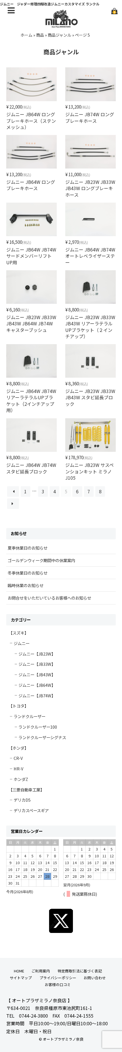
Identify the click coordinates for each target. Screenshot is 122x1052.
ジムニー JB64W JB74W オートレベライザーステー (90, 256)
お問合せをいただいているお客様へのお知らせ (49, 598)
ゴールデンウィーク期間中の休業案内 (41, 560)
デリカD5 (22, 800)
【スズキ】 (18, 633)
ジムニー (22, 643)
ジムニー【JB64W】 (36, 685)
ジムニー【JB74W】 (36, 695)
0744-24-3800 (33, 1015)
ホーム (26, 35)
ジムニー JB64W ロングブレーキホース (30, 185)
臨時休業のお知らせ (25, 585)
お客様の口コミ (58, 984)
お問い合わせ (95, 977)
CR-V (18, 758)
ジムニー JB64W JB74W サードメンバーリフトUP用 (31, 256)
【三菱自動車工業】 (26, 790)
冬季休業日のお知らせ (27, 573)
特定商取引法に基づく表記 (80, 971)
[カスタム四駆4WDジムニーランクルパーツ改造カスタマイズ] (61, 24)
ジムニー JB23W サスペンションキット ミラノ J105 (89, 471)
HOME (19, 971)
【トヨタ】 (18, 706)
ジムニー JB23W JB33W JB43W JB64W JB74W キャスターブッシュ (31, 323)
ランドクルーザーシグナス (42, 737)
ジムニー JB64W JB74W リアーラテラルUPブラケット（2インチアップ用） (31, 400)
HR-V (18, 769)
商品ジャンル (59, 35)
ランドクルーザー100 (37, 727)
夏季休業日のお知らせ (27, 548)
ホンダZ (21, 779)
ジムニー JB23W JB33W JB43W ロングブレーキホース (90, 188)
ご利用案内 (40, 971)
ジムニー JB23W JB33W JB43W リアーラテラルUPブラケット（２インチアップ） (90, 327)
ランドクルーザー (29, 716)
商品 (40, 35)
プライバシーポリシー (57, 977)
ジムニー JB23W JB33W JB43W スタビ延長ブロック (90, 397)
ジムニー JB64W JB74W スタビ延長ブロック (31, 468)
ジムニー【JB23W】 (36, 654)
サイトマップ (21, 977)
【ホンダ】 (18, 748)
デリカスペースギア (31, 810)
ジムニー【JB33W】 (36, 664)
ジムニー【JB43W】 (36, 674)
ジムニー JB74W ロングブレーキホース (89, 117)
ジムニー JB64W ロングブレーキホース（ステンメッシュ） (31, 120)
